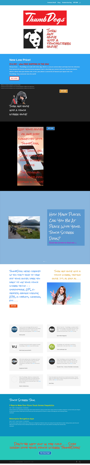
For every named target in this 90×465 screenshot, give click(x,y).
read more (11, 412)
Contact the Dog (67, 2)
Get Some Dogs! (45, 453)
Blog (59, 2)
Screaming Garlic (19, 461)
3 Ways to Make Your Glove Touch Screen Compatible (31, 405)
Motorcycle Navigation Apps (21, 419)
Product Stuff (51, 2)
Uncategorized (18, 407)
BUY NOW (75, 2)
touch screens (19, 421)
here (35, 331)
